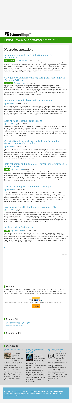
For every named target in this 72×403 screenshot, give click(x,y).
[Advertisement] (36, 15)
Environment (30, 39)
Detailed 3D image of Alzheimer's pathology (27, 186)
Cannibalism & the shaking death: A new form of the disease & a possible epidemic (32, 142)
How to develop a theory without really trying (55, 350)
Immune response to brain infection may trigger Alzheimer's (30, 56)
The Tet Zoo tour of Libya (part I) (13, 350)
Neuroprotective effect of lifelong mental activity (30, 207)
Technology (28, 41)
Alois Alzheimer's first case (18, 227)
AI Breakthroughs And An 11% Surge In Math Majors (21, 324)
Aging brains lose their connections (23, 121)
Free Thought (37, 41)
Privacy (32, 391)
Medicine (7, 41)
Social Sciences (41, 39)
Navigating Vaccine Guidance (14, 325)
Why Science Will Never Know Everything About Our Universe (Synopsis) (35, 351)
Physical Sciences (20, 39)
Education (51, 39)
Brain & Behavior (17, 41)
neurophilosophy (23, 60)
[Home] (14, 34)
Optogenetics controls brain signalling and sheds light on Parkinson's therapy (35, 78)
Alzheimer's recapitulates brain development (28, 100)
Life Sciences (8, 39)
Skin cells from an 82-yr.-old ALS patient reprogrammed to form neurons (35, 165)
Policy (58, 39)
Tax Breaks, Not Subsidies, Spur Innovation (18, 322)
